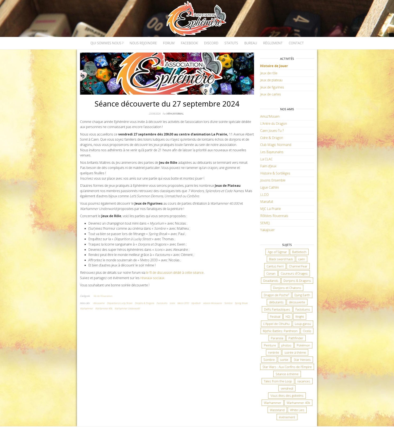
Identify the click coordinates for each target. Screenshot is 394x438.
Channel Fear (298, 266)
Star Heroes (302, 360)
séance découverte (212, 303)
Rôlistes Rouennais (274, 215)
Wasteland (277, 410)
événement (287, 417)
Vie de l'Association (102, 295)
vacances (303, 381)
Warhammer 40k (103, 308)
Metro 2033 (183, 303)
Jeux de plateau (271, 80)
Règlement (273, 43)
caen (301, 259)
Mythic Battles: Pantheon (280, 331)
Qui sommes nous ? (106, 43)
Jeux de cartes (270, 94)
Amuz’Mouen (269, 116)
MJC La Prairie (270, 208)
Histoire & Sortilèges (275, 173)
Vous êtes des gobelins (287, 395)
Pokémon (303, 345)
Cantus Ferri (275, 266)
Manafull (266, 201)
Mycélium (195, 303)
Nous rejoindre (143, 43)
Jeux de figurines (272, 87)
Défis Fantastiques (277, 309)
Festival (275, 316)
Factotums (162, 303)
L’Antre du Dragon (273, 123)
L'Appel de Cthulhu (276, 324)
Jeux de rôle (268, 73)
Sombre (228, 303)
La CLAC (266, 159)
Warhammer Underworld (127, 308)
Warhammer (86, 308)
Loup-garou (303, 324)
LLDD (264, 194)
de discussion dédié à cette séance (178, 272)
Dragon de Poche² (276, 295)
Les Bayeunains (271, 152)
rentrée (273, 352)
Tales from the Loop (278, 381)
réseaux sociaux (152, 278)
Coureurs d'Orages (294, 273)
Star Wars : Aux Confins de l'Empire (287, 367)
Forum (169, 43)
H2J (288, 316)
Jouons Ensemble (272, 180)
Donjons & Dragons (144, 303)
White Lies (297, 410)
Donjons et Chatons (287, 288)
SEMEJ (265, 223)
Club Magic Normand (275, 144)
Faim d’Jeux (268, 166)
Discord (211, 43)
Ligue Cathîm (269, 187)
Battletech (299, 252)
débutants (276, 302)
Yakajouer (267, 230)
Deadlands (270, 281)
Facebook (189, 43)
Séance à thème (287, 374)
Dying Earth (302, 295)
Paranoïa (277, 338)
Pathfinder (296, 338)
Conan (270, 273)
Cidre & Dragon (271, 137)
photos (286, 345)
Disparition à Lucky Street (119, 303)
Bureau (250, 43)
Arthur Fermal (175, 113)
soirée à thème (295, 352)
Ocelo (307, 331)
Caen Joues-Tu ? (272, 130)
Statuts (231, 43)
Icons (172, 303)
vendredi (287, 388)
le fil (149, 272)
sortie (284, 360)
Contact (296, 43)
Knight (300, 316)
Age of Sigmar (277, 252)
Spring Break (241, 303)
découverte (98, 303)
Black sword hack (281, 259)
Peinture (270, 345)
